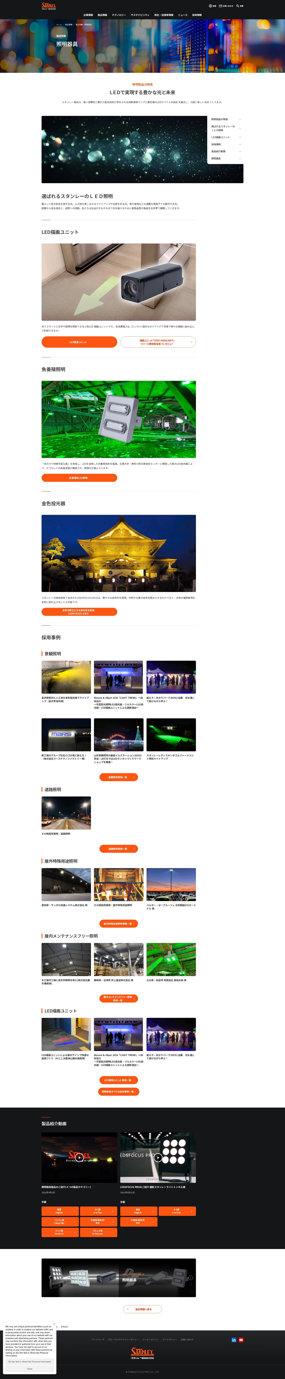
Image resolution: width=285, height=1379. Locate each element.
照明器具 (216, 158)
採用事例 (216, 144)
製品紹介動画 (218, 151)
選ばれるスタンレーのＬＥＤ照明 (223, 128)
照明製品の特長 (219, 119)
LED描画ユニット (220, 137)
